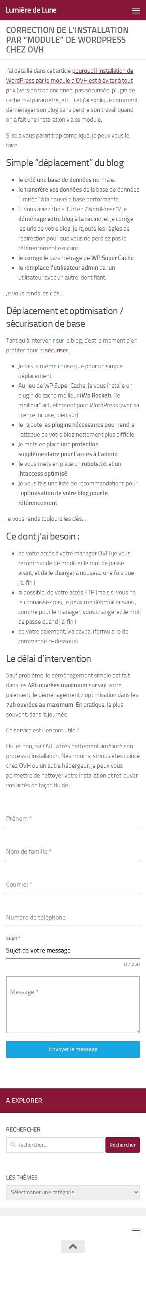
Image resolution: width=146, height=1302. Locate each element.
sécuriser (56, 350)
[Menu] (136, 10)
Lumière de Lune (31, 10)
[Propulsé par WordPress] (67, 1277)
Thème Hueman (117, 1277)
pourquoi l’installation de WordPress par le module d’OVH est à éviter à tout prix (69, 80)
